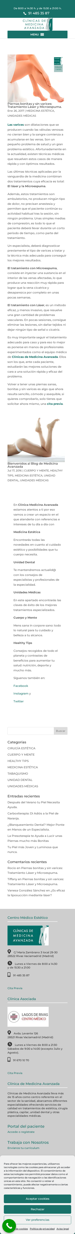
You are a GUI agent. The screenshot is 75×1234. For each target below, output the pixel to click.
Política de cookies (17, 1228)
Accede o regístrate (21, 1132)
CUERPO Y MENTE (36, 470)
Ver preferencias (37, 1220)
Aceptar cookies (37, 1198)
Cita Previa (15, 988)
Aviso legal (63, 1228)
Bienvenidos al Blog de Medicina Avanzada (33, 465)
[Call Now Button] (9, 1226)
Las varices (16, 124)
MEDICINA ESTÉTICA (40, 110)
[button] (34, 34)
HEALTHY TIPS (18, 761)
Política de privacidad (42, 1228)
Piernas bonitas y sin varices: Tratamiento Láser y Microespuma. (35, 105)
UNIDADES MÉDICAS (22, 115)
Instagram (20, 693)
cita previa (55, 404)
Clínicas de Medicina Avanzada (35, 357)
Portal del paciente (26, 1126)
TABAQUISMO (18, 773)
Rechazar (37, 1209)
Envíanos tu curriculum (23, 1148)
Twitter (18, 701)
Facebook (20, 686)
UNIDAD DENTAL (20, 780)
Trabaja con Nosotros (28, 1142)
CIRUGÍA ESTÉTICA (21, 748)
